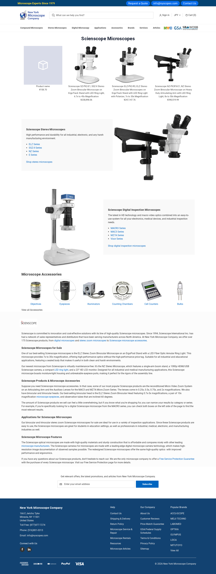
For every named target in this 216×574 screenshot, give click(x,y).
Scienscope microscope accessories (128, 340)
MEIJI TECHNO (178, 518)
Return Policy (117, 524)
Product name (43, 86)
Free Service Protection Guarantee (176, 459)
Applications (100, 28)
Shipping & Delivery (120, 518)
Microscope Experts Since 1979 (36, 3)
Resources (115, 543)
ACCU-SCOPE (177, 513)
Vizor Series (117, 238)
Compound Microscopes (31, 28)
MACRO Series (118, 228)
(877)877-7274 (37, 524)
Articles (156, 28)
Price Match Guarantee (152, 524)
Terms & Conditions (150, 538)
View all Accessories (31, 309)
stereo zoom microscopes (93, 340)
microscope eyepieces (47, 396)
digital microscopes (64, 340)
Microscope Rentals (120, 538)
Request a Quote (138, 3)
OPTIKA (174, 529)
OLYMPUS (175, 534)
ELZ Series (34, 144)
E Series (33, 154)
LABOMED (175, 524)
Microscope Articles (120, 548)
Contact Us (189, 3)
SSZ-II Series (35, 147)
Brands (131, 28)
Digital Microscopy (80, 28)
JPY (176, 15)
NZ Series (34, 151)
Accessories (117, 28)
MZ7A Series (117, 235)
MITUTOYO (176, 545)
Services (144, 28)
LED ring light (61, 369)
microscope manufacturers (35, 446)
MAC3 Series (117, 231)
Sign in (165, 15)
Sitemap (144, 548)
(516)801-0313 (35, 530)
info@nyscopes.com (165, 3)
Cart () (192, 15)
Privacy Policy (147, 543)
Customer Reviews (149, 518)
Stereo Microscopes (57, 28)
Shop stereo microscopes (39, 162)
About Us (145, 513)
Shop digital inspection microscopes (127, 245)
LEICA (173, 540)
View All (174, 550)
